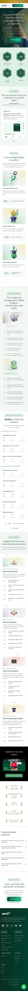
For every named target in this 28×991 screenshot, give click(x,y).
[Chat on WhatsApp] (23, 986)
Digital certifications (19, 935)
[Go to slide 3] (16, 141)
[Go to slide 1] (11, 141)
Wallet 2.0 (17, 958)
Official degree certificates (7, 947)
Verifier (16, 961)
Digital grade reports (6, 935)
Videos (2, 972)
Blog (2, 967)
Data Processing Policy (14, 981)
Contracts (3, 956)
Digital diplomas (4, 949)
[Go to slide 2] (14, 141)
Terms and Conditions (14, 984)
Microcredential (18, 938)
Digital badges (18, 941)
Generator (17, 956)
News (2, 970)
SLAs (14, 986)
